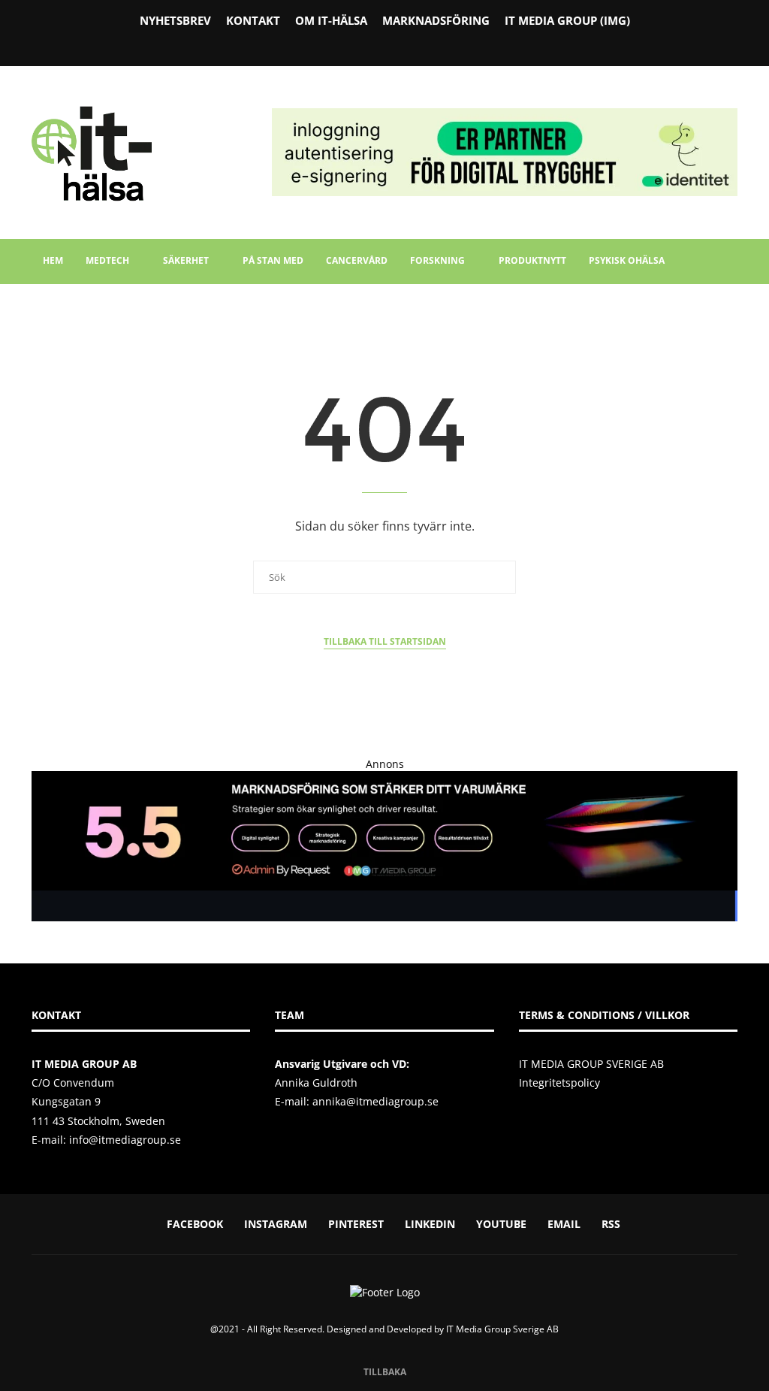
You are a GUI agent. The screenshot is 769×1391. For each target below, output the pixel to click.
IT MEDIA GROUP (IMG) (567, 20)
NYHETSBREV (175, 20)
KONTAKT (253, 20)
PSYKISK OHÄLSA (627, 260)
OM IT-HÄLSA (331, 20)
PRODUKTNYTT (532, 260)
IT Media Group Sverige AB (502, 1329)
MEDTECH (107, 260)
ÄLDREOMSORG (78, 304)
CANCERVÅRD (357, 260)
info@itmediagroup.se (125, 1139)
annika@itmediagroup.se (375, 1101)
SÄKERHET (186, 260)
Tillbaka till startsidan (385, 641)
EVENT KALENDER (176, 304)
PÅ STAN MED (273, 260)
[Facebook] (346, 44)
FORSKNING (437, 260)
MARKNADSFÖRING (436, 20)
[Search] (729, 350)
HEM (53, 260)
